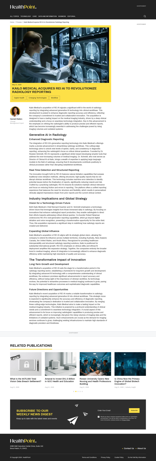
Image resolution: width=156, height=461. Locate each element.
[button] (73, 391)
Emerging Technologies (38, 98)
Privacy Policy (126, 420)
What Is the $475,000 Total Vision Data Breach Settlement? (25, 380)
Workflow (54, 98)
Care (35, 16)
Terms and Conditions (89, 457)
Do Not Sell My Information (137, 457)
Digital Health (19, 98)
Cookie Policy (119, 457)
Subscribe (134, 410)
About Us (141, 448)
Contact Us (129, 448)
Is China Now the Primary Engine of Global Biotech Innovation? (127, 381)
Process (19, 22)
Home (12, 22)
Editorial (71, 16)
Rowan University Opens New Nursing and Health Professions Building (95, 381)
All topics (14, 16)
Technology (25, 16)
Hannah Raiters (16, 119)
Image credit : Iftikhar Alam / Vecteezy (96, 80)
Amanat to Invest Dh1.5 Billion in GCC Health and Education (60, 380)
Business (62, 16)
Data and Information (47, 16)
